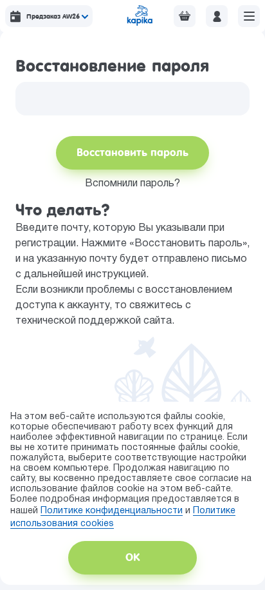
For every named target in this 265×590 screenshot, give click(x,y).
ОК (132, 557)
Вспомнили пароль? (132, 183)
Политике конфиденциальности (112, 511)
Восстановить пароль (132, 152)
